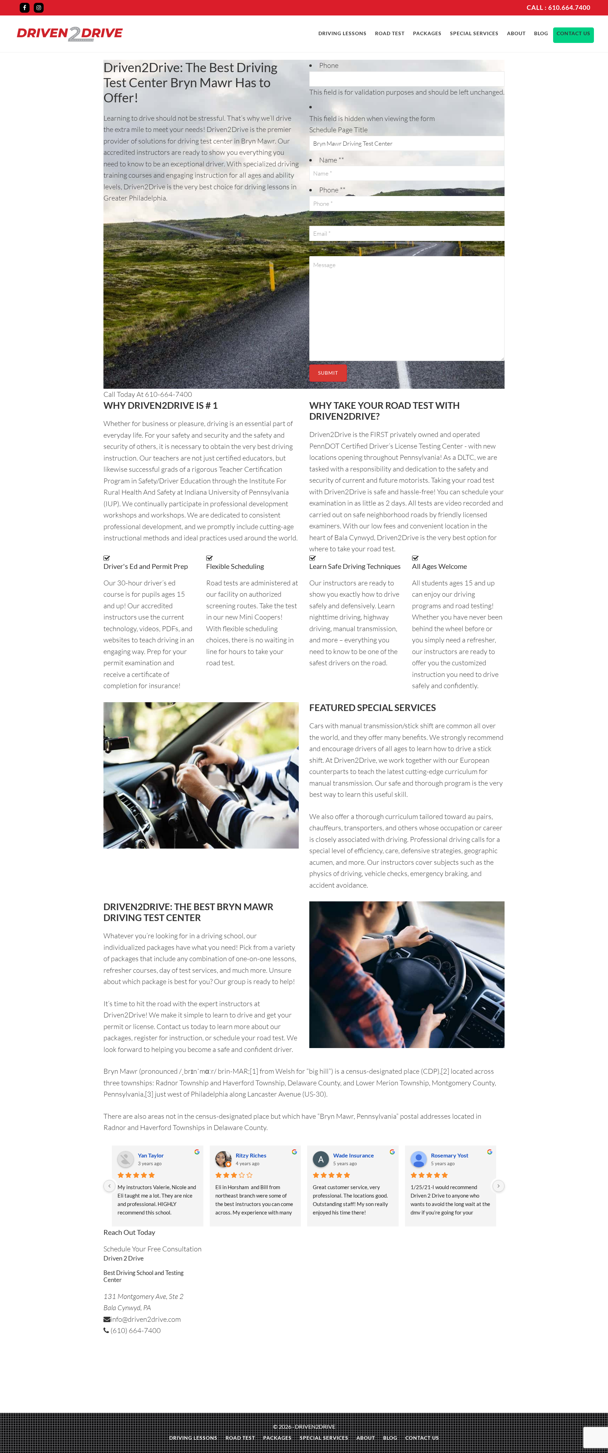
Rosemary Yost (449, 1155)
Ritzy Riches (251, 1155)
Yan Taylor (151, 1155)
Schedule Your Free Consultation (152, 1248)
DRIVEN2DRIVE (315, 1426)
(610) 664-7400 (135, 1330)
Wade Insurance (353, 1155)
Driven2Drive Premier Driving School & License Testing (70, 34)
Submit (328, 373)
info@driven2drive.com (145, 1319)
